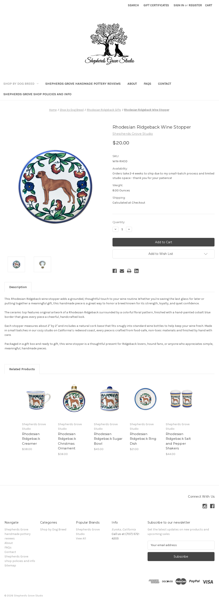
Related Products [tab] (22, 369)
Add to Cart (38, 403)
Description (18, 287)
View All (81, 538)
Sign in (179, 5)
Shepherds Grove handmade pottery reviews (83, 84)
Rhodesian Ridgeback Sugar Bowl (108, 439)
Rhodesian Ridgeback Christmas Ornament (67, 441)
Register (195, 5)
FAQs (147, 84)
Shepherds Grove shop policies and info (37, 94)
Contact (164, 84)
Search (133, 5)
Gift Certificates (156, 5)
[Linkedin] (136, 271)
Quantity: (118, 222)
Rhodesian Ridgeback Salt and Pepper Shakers (178, 441)
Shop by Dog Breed (18, 84)
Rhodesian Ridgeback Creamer (31, 439)
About (132, 84)
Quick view (37, 395)
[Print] (129, 271)
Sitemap (10, 565)
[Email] (122, 271)
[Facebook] (114, 271)
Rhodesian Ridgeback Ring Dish (143, 439)
